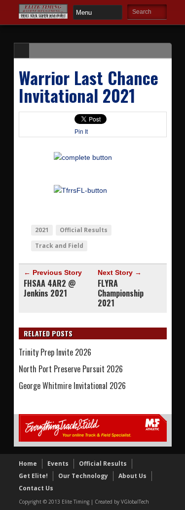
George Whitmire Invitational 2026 (72, 385)
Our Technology (83, 476)
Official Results (84, 230)
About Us (132, 476)
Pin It (81, 131)
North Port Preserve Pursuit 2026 (71, 369)
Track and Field (59, 245)
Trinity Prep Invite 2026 (55, 352)
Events (58, 463)
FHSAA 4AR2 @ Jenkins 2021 (49, 288)
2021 (42, 230)
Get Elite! (33, 476)
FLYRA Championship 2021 (121, 293)
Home (28, 463)
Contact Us (36, 488)
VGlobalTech (135, 501)
